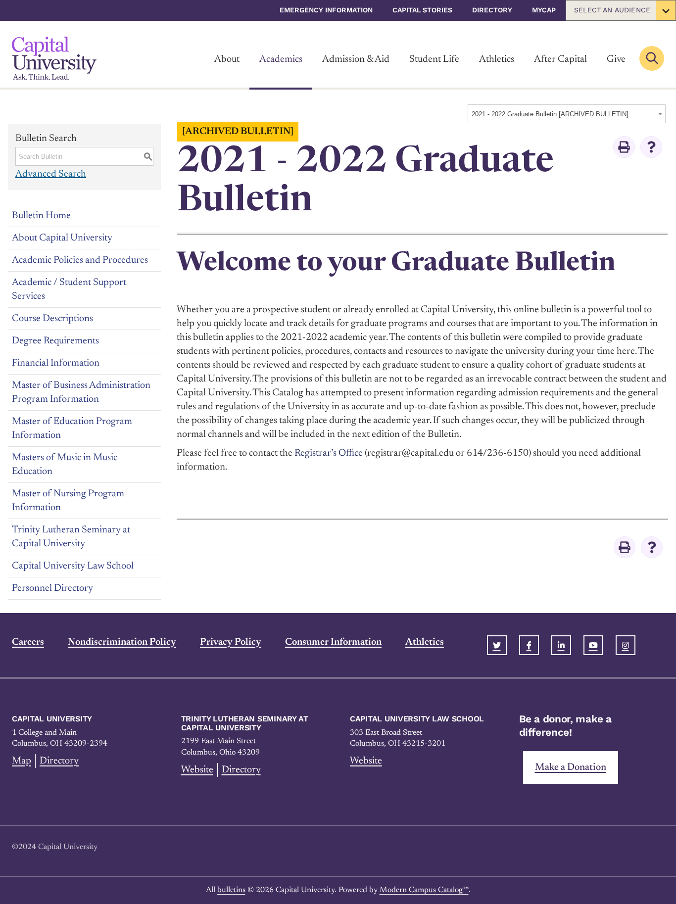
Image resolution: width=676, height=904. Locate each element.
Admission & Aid (355, 59)
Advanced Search (50, 174)
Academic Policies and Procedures (80, 260)
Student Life (434, 59)
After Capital (560, 59)
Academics (280, 59)
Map (21, 761)
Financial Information (55, 363)
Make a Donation (570, 767)
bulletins (231, 890)
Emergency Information (326, 10)
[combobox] (567, 113)
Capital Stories (422, 10)
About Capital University (62, 238)
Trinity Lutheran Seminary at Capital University (71, 537)
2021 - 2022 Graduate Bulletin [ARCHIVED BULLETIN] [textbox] (550, 114)
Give (616, 59)
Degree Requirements (55, 341)
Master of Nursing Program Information (68, 501)
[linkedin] (561, 645)
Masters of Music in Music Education (64, 464)
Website (197, 770)
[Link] (54, 58)
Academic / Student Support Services (69, 289)
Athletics (496, 59)
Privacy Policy (230, 642)
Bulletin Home (41, 216)
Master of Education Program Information (72, 428)
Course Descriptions (52, 319)
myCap (544, 10)
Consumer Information (333, 642)
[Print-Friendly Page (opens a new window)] (624, 147)
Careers (28, 642)
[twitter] (497, 645)
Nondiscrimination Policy (122, 642)
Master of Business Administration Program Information (81, 392)
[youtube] (593, 645)
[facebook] (529, 645)
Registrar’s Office (328, 453)
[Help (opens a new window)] (651, 147)
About (227, 59)
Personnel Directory (52, 588)
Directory (492, 10)
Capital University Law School (73, 566)
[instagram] (625, 645)
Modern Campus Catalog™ (424, 890)
